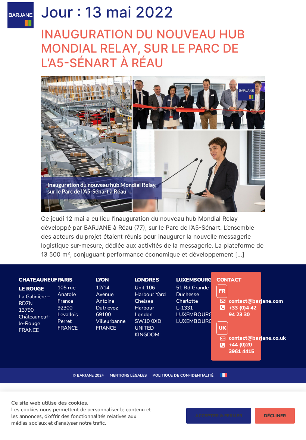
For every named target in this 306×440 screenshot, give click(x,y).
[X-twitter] (251, 15)
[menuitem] (223, 375)
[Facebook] (236, 15)
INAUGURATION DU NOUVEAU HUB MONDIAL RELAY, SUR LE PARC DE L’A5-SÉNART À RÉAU (143, 48)
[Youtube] (220, 15)
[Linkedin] (205, 15)
